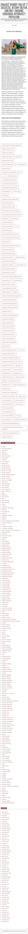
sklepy (3, 662)
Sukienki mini (5, 715)
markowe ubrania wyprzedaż (9, 315)
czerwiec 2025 (5, 836)
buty (20, 172)
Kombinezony (5, 560)
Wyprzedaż (5, 792)
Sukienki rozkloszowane (8, 725)
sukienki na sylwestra (7, 721)
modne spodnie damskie (8, 334)
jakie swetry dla (6, 280)
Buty (3, 498)
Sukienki (4, 695)
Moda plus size (6, 617)
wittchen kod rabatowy (12, 86)
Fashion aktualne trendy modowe (10, 521)
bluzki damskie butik (7, 160)
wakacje (4, 790)
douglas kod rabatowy (12, 65)
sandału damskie (6, 656)
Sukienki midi (5, 714)
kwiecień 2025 (5, 840)
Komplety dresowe (7, 571)
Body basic (5, 495)
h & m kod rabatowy (21, 68)
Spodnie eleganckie (7, 680)
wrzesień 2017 (5, 919)
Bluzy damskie (5, 485)
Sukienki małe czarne (7, 710)
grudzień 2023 (5, 869)
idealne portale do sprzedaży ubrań (11, 530)
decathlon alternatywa (8, 508)
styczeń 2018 (5, 912)
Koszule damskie (6, 582)
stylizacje (4, 381)
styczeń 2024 (5, 867)
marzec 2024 (5, 864)
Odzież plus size (6, 626)
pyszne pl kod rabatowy (12, 80)
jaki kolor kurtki (17, 280)
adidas (3, 446)
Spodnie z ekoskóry (7, 686)
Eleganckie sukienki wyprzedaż (10, 199)
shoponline (5, 660)
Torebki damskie (6, 771)
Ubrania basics (6, 780)
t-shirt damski (5, 758)
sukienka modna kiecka (19, 384)
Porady (4, 643)
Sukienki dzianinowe (7, 702)
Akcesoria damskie (7, 448)
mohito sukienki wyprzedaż (9, 342)
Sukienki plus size (6, 723)
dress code (17, 191)
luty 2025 (4, 843)
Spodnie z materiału (7, 688)
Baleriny (4, 452)
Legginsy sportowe (7, 600)
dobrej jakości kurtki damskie (9, 187)
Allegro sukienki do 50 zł (8, 149)
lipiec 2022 (5, 875)
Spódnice (4, 665)
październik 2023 (6, 873)
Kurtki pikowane (6, 589)
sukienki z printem (7, 732)
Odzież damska (6, 625)
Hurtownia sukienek (7, 526)
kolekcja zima (5, 556)
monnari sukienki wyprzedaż (9, 350)
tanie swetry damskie (7, 415)
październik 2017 (6, 917)
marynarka (5, 606)
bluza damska (5, 461)
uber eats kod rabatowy (12, 85)
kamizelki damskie (6, 535)
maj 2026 (4, 815)
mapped (15, 292)
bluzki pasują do (21, 164)
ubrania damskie (6, 419)
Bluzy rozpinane (6, 489)
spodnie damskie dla (7, 377)
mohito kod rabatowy (7, 79)
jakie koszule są (20, 257)
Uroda (3, 788)
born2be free (5, 496)
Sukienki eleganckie (7, 704)
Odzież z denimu (6, 628)
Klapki (3, 539)
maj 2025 (4, 838)
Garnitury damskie (7, 522)
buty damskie (5, 500)
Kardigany (4, 537)
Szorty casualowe (6, 749)
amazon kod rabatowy (13, 63)
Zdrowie (4, 799)
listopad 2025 (5, 827)
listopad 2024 (5, 849)
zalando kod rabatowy (12, 88)
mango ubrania (6, 292)
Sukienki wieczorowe (7, 728)
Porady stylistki (6, 645)
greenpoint (5, 218)
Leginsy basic (5, 602)
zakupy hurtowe (6, 797)
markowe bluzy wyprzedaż (9, 299)
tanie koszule (19, 404)
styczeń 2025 (5, 845)
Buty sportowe (5, 502)
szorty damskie (6, 751)
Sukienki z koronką (7, 730)
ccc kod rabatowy (11, 64)
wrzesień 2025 (5, 830)
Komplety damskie (7, 567)
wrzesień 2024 (5, 853)
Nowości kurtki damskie (8, 361)
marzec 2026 (5, 819)
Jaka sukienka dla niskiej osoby (10, 234)
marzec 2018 (5, 908)
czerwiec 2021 (5, 884)
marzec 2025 (5, 841)
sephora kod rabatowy (12, 81)
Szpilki (3, 754)
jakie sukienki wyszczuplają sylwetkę (11, 276)
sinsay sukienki (18, 369)
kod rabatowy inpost (18, 72)
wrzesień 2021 (5, 878)
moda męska (5, 615)
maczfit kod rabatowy (7, 78)
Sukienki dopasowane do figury (10, 701)
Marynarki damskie (7, 610)
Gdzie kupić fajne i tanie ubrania (10, 211)
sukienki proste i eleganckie (9, 392)
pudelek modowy (6, 651)
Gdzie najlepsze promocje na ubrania (12, 214)
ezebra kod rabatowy (12, 67)
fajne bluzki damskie (7, 203)
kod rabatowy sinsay (14, 74)
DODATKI (4, 509)
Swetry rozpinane (6, 743)
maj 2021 (4, 886)
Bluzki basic (5, 463)
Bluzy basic (5, 482)
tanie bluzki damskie (7, 404)
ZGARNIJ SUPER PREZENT (8, 803)
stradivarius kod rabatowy (8, 84)
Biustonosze (5, 458)
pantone (4, 630)
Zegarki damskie (6, 801)
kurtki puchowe (6, 593)
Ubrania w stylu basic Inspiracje (10, 786)
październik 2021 (6, 877)
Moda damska (5, 613)
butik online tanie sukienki (9, 172)
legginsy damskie (6, 599)
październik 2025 (6, 828)
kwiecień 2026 (5, 817)
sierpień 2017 (5, 921)
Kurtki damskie (6, 586)
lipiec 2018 (5, 901)
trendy (18, 415)
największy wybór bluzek (8, 354)
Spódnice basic (6, 667)
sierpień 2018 (5, 899)
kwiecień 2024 (5, 862)
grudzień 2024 (5, 847)
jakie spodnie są (20, 265)
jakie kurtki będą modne (8, 261)
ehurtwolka (5, 195)
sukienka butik (6, 384)
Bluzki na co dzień (6, 471)
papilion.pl (18, 365)
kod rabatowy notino (18, 73)
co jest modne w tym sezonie (9, 183)
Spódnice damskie (6, 669)
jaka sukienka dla (6, 230)
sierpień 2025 (5, 832)
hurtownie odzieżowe (7, 528)
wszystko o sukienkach (20, 419)
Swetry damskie (6, 736)
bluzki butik (18, 156)
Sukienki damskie (6, 699)
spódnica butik (20, 377)
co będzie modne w (12, 176)
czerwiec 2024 (5, 858)
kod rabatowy (6, 60)
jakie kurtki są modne (7, 265)
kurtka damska (6, 584)
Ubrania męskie (6, 784)
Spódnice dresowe (7, 671)
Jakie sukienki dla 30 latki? (9, 269)
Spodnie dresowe (6, 678)
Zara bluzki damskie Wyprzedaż (10, 423)
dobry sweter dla (6, 191)
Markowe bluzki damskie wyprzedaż (11, 296)
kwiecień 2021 (5, 888)
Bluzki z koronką (6, 478)
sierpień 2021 (5, 880)
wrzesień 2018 (5, 897)
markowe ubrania (6, 311)
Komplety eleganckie (7, 574)
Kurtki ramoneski (6, 595)
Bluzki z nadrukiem (7, 480)
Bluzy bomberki (6, 484)
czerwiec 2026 (5, 814)
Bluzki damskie (6, 465)
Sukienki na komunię (7, 719)
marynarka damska (7, 608)
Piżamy (4, 634)
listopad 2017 (5, 916)
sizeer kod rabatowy (18, 83)
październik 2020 (6, 891)
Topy (3, 767)
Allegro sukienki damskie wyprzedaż (11, 145)
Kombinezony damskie (8, 561)
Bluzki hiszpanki (6, 467)
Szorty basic (5, 747)
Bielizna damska (6, 456)
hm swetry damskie (7, 222)
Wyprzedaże (5, 793)
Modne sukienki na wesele (9, 619)
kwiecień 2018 (5, 906)
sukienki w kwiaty (6, 727)
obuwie (19, 361)
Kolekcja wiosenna (7, 554)
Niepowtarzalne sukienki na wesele (11, 621)
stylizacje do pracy (15, 381)
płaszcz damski (6, 636)
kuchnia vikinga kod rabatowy (18, 77)
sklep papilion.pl (17, 373)
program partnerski (7, 649)
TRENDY (4, 775)
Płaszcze (4, 638)
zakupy (4, 795)
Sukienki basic (5, 697)
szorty (3, 745)
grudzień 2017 (5, 914)
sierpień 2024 (5, 854)
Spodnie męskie (6, 684)
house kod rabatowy (6, 69)
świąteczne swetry (7, 437)
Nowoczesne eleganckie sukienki (10, 357)
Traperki (4, 773)
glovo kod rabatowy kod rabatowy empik (12, 67)
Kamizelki (4, 534)
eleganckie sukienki (7, 515)
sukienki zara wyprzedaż (8, 396)
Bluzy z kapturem (6, 491)
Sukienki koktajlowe (7, 708)
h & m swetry (14, 218)
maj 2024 (4, 860)
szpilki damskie (6, 756)
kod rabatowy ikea (7, 72)
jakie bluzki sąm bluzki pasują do (10, 245)
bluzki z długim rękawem (8, 474)
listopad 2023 (5, 871)
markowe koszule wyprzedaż (9, 303)
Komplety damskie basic (8, 569)
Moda (3, 612)
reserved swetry (6, 369)
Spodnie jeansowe (6, 682)
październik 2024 (6, 851)
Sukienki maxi (5, 712)
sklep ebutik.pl (6, 373)
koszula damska (6, 580)
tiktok (3, 764)
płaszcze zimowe (6, 641)
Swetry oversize (6, 741)
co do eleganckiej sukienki (9, 180)
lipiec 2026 (5, 812)
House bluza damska (7, 226)
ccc (3, 176)
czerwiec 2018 (5, 903)
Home (3, 524)
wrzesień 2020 (5, 893)
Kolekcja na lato (6, 550)
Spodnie (4, 673)
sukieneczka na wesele (8, 693)
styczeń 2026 (5, 823)
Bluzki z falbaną (6, 476)
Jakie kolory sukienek (7, 257)
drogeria (4, 513)
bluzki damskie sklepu (8, 164)
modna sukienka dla (7, 323)
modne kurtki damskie (8, 330)
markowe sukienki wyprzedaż (9, 307)
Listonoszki (5, 604)
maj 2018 (4, 904)
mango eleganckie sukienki (9, 288)
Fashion (4, 519)
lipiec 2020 (5, 895)
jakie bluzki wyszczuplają (8, 253)
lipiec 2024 (5, 856)
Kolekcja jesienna (6, 547)
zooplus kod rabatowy (14, 89)
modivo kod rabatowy (17, 78)
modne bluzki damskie (8, 326)
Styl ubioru (5, 689)
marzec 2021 (5, 890)
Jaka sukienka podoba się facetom (11, 238)
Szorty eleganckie (6, 753)
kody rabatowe (7, 75)
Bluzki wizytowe (6, 472)
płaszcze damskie (6, 639)
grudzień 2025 (5, 825)
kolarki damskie (6, 543)
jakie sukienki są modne (8, 272)
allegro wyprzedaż (7, 156)
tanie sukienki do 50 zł (8, 412)
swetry (3, 734)
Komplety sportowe (7, 576)
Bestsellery (5, 454)
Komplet (4, 563)
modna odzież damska (8, 319)
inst (17, 226)
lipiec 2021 (5, 882)
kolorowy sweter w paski (8, 284)
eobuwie (4, 517)
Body (3, 493)
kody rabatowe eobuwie (17, 75)
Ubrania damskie (6, 782)
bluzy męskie (5, 487)
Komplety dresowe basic (8, 573)
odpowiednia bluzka (7, 365)
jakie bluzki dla (6, 241)
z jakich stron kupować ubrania (10, 433)
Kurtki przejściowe (7, 591)
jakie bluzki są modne (7, 249)
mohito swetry (5, 346)
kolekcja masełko (6, 548)
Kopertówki (5, 578)
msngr (22, 350)
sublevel (4, 691)
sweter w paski (22, 396)
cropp (3, 504)
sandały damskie (6, 658)
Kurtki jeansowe (6, 587)
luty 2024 (4, 866)
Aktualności (5, 450)
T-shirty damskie (6, 760)
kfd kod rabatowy (16, 69)
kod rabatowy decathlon (13, 70)
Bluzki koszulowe (6, 469)
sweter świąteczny (7, 400)
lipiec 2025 (5, 834)
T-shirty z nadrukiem (7, 762)
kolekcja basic (5, 545)
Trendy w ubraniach (7, 779)
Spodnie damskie (6, 676)
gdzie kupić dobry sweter (8, 207)
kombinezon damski (7, 558)
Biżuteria (4, 459)
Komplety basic (6, 565)
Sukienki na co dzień (7, 717)
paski (3, 632)
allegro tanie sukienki (7, 153)
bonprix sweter (6, 168)
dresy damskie (5, 511)
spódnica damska (6, 663)
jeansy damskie (6, 532)
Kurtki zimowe (5, 597)
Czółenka (4, 506)
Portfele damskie (6, 647)
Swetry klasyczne (6, 740)
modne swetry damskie (8, 338)
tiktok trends (5, 766)
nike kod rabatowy (16, 79)
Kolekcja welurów (6, 552)
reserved (4, 652)
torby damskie (5, 769)
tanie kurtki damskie (7, 408)
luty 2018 (4, 910)
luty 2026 (4, 821)
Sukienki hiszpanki (7, 706)
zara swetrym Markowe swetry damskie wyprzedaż (12, 428)
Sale (3, 654)
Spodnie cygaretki (6, 675)
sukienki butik (5, 388)
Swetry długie (5, 738)
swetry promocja (19, 400)
